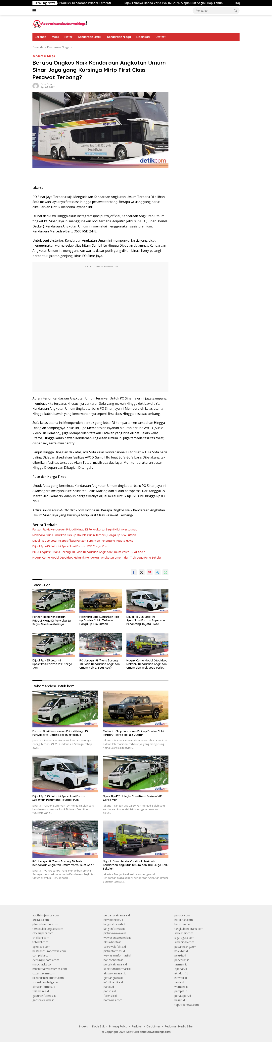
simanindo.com (184, 942)
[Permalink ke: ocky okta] (35, 86)
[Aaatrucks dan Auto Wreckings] (60, 24)
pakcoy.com (182, 915)
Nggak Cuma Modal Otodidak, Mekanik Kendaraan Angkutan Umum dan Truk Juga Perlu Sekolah (97, 557)
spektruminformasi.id (117, 969)
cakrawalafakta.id (115, 947)
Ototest (160, 37)
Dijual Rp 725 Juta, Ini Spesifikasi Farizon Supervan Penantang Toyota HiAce (82, 540)
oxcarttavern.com (43, 973)
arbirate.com (40, 920)
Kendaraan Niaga (119, 37)
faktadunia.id (40, 991)
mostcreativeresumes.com (49, 969)
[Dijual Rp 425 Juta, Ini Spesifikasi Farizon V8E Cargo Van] (53, 645)
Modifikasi (143, 37)
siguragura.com (184, 938)
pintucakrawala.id (115, 933)
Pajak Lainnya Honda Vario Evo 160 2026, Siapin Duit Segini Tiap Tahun (141, 3)
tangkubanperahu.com (188, 929)
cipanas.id (180, 969)
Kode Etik (98, 1026)
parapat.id (180, 991)
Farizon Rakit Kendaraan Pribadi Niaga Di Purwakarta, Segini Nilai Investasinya (84, 529)
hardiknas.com (113, 1000)
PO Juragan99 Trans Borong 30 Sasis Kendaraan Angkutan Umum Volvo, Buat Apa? (88, 552)
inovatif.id (180, 978)
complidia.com (41, 955)
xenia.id (179, 982)
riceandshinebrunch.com (48, 978)
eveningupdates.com (45, 960)
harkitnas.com (183, 924)
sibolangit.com (183, 933)
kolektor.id (181, 951)
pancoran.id (181, 960)
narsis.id (109, 987)
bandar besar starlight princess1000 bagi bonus (204, 47)
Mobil (55, 37)
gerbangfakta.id (113, 978)
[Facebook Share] (134, 572)
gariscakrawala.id (43, 1000)
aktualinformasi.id (43, 987)
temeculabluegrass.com (47, 929)
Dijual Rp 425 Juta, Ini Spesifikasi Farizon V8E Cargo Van (69, 546)
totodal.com (40, 942)
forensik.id (110, 996)
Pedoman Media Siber (179, 1026)
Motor (68, 37)
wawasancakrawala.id (117, 938)
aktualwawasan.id (115, 973)
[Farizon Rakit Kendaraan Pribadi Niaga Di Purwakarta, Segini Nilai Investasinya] (53, 601)
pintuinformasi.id (114, 951)
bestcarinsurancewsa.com (49, 951)
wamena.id (181, 987)
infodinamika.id (113, 982)
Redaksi (137, 1026)
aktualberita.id (112, 942)
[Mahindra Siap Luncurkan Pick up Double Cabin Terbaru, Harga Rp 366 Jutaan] (100, 601)
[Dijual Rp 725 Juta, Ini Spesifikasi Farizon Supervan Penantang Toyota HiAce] (147, 601)
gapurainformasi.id (44, 996)
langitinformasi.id (114, 929)
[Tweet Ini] (142, 572)
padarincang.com (185, 947)
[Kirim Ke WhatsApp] (165, 572)
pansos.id (110, 991)
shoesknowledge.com (46, 982)
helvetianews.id (113, 920)
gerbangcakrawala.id (117, 915)
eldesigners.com (42, 933)
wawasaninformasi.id (117, 955)
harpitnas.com (183, 920)
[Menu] (35, 10)
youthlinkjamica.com (45, 915)
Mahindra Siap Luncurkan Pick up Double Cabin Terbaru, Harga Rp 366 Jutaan (84, 535)
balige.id (179, 1000)
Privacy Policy (118, 1026)
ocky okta (46, 84)
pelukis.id (180, 955)
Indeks (83, 1026)
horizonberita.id (113, 960)
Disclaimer (153, 1026)
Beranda (40, 37)
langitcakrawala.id (115, 924)
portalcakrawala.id (115, 964)
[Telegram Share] (157, 572)
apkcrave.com (41, 947)
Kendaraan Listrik (90, 37)
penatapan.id (182, 996)
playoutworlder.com (45, 924)
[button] (236, 10)
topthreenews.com (186, 1005)
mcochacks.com (42, 964)
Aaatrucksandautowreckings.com (148, 1032)
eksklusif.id (181, 973)
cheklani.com (40, 938)
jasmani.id (180, 964)
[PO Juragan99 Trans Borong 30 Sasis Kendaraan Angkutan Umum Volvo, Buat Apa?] (100, 645)
